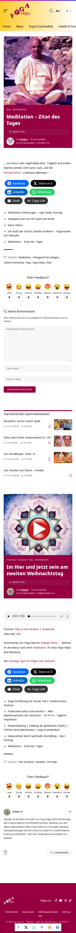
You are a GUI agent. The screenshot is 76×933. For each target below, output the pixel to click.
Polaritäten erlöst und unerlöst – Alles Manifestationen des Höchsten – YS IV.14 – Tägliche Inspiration (35, 715)
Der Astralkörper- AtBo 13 (19, 454)
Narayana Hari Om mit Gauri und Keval (31, 219)
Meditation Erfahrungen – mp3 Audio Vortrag (35, 212)
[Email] (49, 927)
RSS (18, 634)
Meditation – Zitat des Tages (25, 241)
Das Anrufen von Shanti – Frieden (24, 470)
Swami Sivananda (14, 262)
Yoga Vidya (38, 262)
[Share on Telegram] (42, 927)
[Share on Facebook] (19, 927)
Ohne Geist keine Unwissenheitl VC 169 (27, 437)
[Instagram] (65, 900)
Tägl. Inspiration (16, 110)
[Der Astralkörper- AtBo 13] (63, 457)
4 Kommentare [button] (61, 852)
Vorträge (52, 761)
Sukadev (22, 560)
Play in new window (26, 629)
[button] (7, 11)
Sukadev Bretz (49, 642)
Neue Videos (15, 225)
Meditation (25, 257)
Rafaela (24, 139)
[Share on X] (26, 927)
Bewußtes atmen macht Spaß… (23, 421)
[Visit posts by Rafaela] (10, 141)
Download (48, 629)
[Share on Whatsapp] (34, 927)
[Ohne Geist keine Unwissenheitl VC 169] (63, 441)
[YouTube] (60, 900)
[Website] (70, 812)
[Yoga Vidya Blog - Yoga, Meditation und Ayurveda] (20, 11)
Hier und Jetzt (26, 761)
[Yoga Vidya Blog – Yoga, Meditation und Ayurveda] (9, 900)
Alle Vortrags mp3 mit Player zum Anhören (29, 661)
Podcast (11, 560)
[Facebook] (56, 900)
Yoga (28, 262)
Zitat (48, 262)
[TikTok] (70, 900)
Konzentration (12, 172)
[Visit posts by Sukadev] (10, 592)
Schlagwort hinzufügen (45, 257)
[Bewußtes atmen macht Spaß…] (63, 424)
